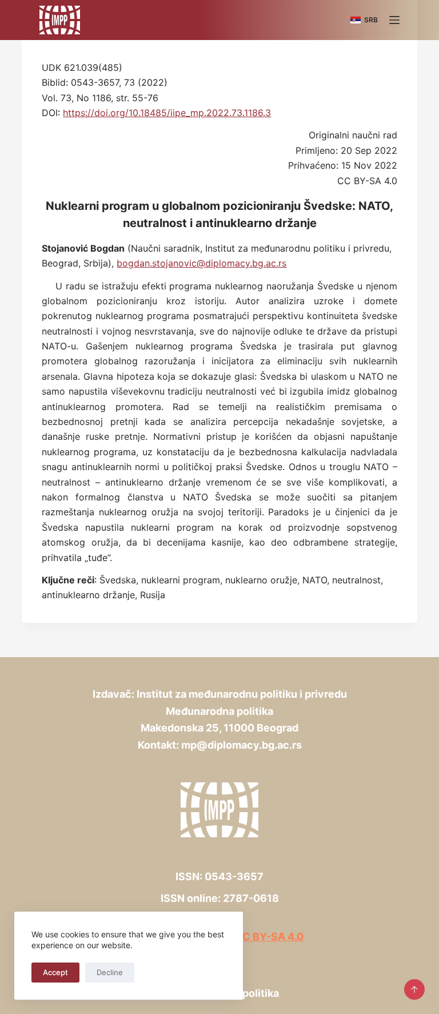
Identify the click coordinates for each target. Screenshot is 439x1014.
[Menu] (394, 20)
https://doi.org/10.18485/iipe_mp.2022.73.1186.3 (167, 112)
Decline (110, 972)
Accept (55, 972)
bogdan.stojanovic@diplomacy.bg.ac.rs (201, 263)
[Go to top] (414, 989)
